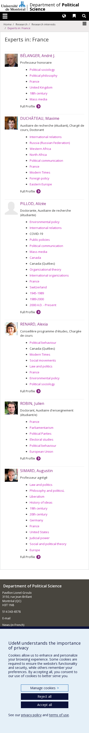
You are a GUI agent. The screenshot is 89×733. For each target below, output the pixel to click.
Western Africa (40, 149)
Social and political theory (48, 544)
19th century (38, 508)
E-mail (6, 618)
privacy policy (31, 715)
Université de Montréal (13, 6)
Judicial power (40, 538)
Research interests (43, 24)
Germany (36, 520)
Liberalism (37, 496)
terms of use (59, 715)
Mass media (38, 99)
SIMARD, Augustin (36, 470)
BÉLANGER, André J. (37, 55)
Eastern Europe (41, 184)
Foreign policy (39, 178)
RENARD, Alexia (34, 324)
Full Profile (27, 106)
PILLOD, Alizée (33, 203)
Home (8, 24)
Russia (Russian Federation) (50, 143)
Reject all (44, 696)
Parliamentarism (41, 427)
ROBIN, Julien (32, 403)
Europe (35, 550)
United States (39, 532)
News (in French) (13, 625)
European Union (41, 451)
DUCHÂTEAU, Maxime (39, 118)
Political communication (46, 160)
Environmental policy (45, 222)
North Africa (38, 154)
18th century (38, 93)
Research (22, 24)
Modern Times (40, 172)
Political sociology (42, 69)
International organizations (49, 275)
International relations (46, 137)
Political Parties (41, 433)
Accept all (44, 704)
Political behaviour (43, 342)
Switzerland (38, 287)
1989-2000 (37, 299)
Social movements (43, 360)
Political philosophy (43, 75)
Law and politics (41, 366)
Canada (35, 257)
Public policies (40, 239)
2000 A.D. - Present (43, 305)
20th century (38, 514)
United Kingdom (41, 87)
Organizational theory (45, 269)
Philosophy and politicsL (47, 490)
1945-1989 (37, 293)
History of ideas (41, 502)
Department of (54, 7)
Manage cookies (44, 688)
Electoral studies (41, 439)
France (34, 81)
